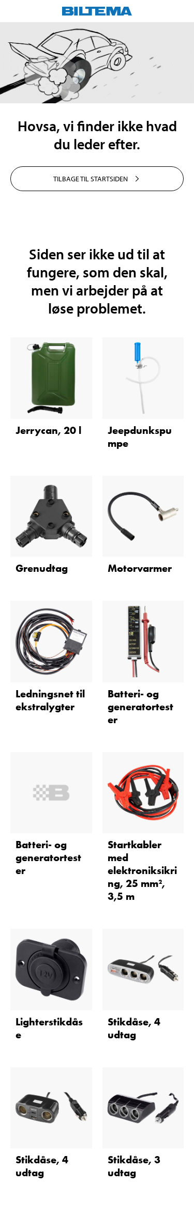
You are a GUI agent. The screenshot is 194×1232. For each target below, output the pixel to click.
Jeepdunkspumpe (140, 437)
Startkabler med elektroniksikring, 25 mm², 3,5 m (142, 870)
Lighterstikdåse (49, 1028)
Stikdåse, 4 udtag (134, 1028)
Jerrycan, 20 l (48, 430)
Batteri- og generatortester (140, 706)
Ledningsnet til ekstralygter (50, 700)
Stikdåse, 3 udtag (134, 1166)
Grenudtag (42, 568)
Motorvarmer (140, 568)
